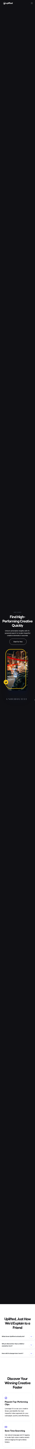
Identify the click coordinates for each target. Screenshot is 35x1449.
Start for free (18, 642)
